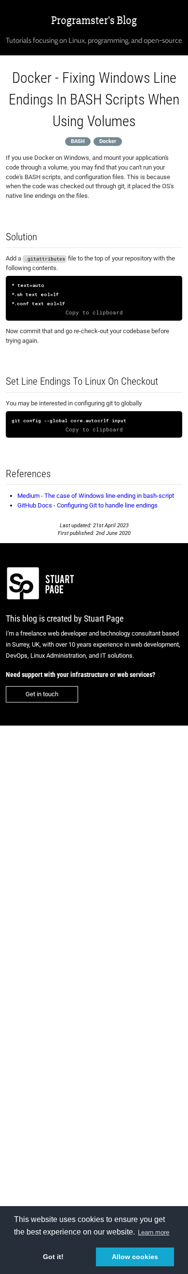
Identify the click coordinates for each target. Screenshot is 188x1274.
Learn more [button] (153, 1232)
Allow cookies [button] (135, 1257)
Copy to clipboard (94, 312)
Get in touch (42, 694)
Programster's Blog (94, 20)
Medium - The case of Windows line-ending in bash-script (95, 495)
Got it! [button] (53, 1257)
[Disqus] (94, 857)
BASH (78, 141)
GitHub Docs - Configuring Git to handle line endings (87, 505)
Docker (107, 141)
